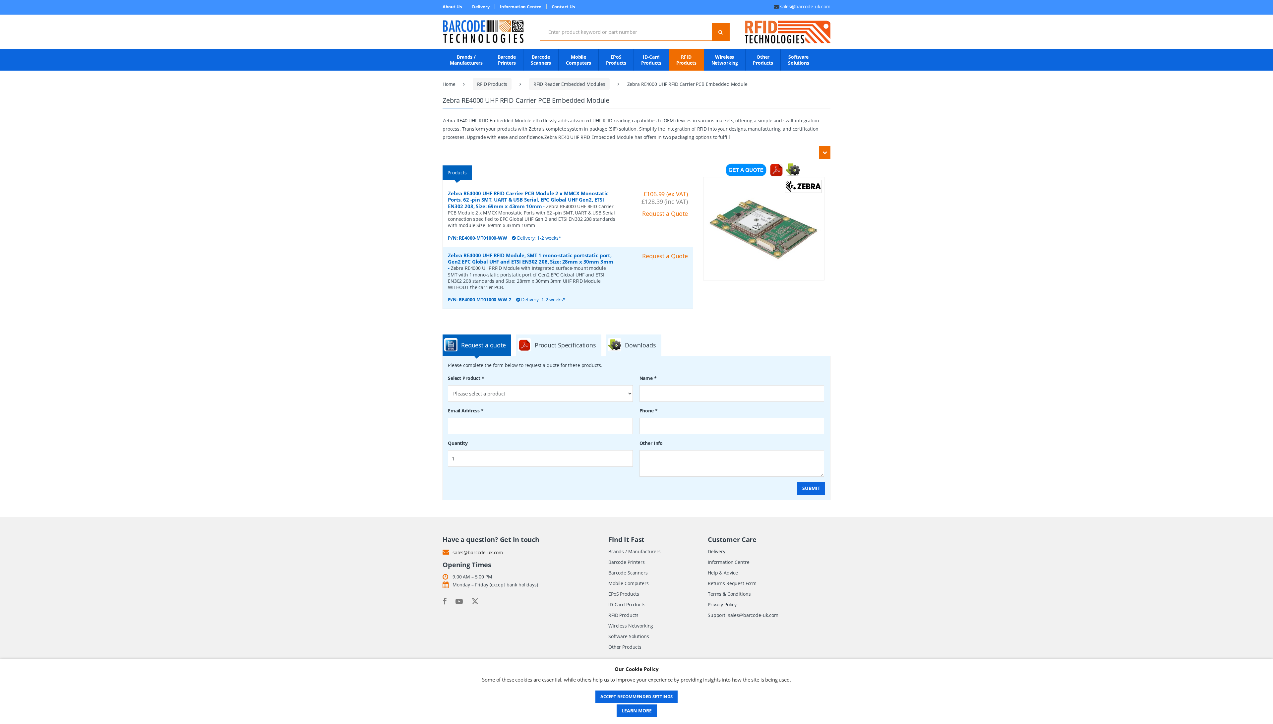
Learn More (637, 710)
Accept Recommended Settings (636, 696)
